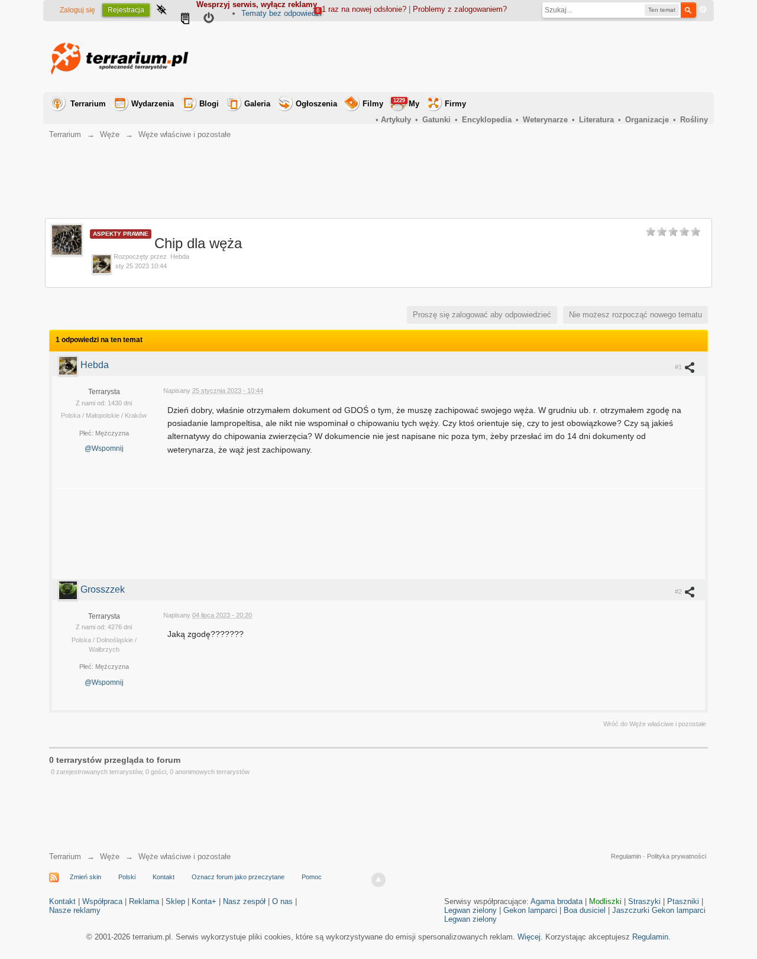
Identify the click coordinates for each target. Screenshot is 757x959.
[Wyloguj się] (209, 19)
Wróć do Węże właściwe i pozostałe (654, 723)
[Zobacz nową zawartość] (185, 19)
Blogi (209, 103)
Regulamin (626, 856)
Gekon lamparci (530, 910)
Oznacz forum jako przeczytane (238, 876)
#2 (679, 591)
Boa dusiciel (585, 910)
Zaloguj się (77, 10)
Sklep (175, 901)
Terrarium (88, 103)
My (406, 102)
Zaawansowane (703, 9)
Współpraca (102, 901)
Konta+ (204, 901)
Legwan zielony (470, 910)
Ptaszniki (683, 901)
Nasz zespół (244, 901)
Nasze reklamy (75, 910)
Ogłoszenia (316, 103)
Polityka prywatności (676, 856)
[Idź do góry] (378, 880)
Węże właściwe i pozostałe (184, 856)
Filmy (373, 103)
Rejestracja (126, 10)
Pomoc (312, 876)
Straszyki (644, 901)
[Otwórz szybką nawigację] (161, 11)
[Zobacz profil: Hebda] (69, 365)
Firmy (455, 103)
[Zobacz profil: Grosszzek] (69, 589)
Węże (109, 856)
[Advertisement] (492, 56)
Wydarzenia (152, 103)
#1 (679, 366)
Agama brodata (556, 901)
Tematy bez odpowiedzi (281, 13)
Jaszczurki (630, 910)
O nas (282, 901)
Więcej (529, 936)
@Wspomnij (104, 448)
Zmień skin (85, 876)
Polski (126, 876)
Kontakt (163, 876)
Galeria (257, 103)
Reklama (144, 901)
